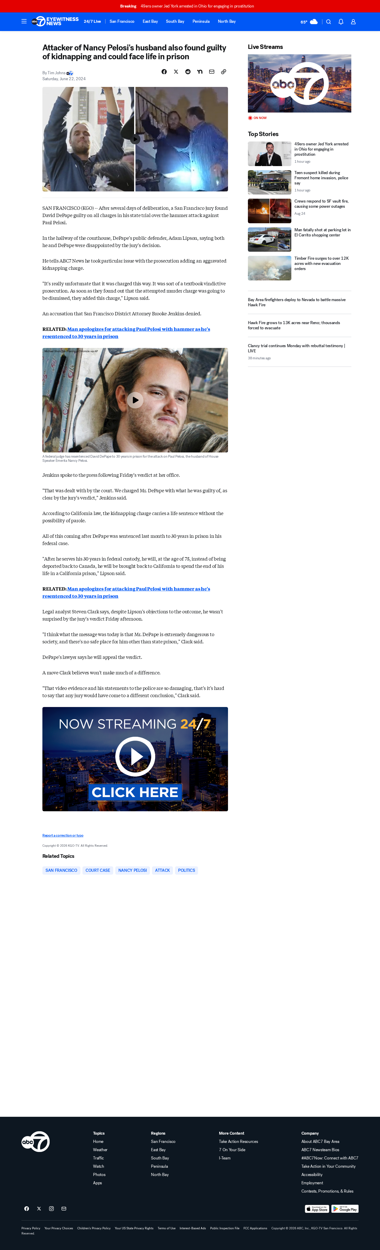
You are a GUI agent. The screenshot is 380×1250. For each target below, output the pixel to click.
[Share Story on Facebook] (164, 71)
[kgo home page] (35, 1141)
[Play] (299, 83)
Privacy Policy (30, 1228)
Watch (98, 1166)
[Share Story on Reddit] (188, 71)
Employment (312, 1183)
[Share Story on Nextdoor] (199, 71)
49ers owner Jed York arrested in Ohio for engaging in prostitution (187, 6)
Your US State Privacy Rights (134, 1228)
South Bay (175, 21)
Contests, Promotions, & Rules (327, 1191)
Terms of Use (167, 1228)
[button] (24, 21)
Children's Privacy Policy (94, 1228)
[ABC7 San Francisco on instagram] (51, 1209)
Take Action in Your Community (328, 1166)
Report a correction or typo (62, 835)
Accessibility (312, 1175)
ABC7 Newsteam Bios (320, 1150)
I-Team (224, 1158)
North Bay (227, 21)
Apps (97, 1183)
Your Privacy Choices (58, 1228)
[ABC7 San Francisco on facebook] (26, 1209)
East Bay (150, 21)
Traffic (98, 1158)
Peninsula (201, 21)
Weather (100, 1150)
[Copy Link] (223, 71)
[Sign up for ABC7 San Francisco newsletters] (64, 1209)
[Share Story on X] (176, 71)
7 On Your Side (232, 1150)
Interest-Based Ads (193, 1228)
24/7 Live (92, 21)
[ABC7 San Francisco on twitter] (39, 1209)
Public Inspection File (224, 1228)
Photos (99, 1175)
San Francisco (122, 21)
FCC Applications (255, 1228)
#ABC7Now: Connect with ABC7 (330, 1158)
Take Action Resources (238, 1142)
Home (98, 1142)
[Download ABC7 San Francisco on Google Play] (345, 1209)
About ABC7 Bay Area (320, 1142)
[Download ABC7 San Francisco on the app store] (317, 1209)
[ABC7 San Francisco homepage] (55, 21)
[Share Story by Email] (211, 71)
